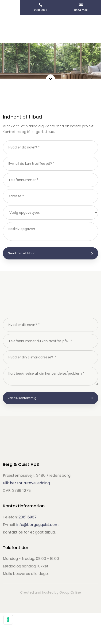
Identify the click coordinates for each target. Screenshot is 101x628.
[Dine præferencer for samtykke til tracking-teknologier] (8, 619)
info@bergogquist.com (37, 524)
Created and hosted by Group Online (50, 592)
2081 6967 (28, 517)
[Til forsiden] (50, 29)
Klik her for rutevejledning (26, 483)
